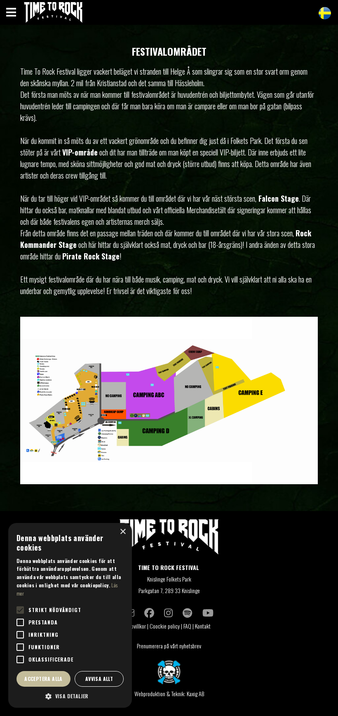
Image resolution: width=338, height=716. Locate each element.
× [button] (123, 532)
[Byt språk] (325, 13)
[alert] (70, 615)
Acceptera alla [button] (43, 678)
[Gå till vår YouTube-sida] (208, 612)
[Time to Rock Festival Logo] (169, 538)
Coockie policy (165, 626)
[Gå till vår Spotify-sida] (187, 612)
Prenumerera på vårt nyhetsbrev (169, 645)
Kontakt (203, 626)
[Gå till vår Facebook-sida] (149, 612)
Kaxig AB (195, 693)
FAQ (187, 626)
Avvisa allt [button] (99, 678)
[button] (70, 696)
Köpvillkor (136, 626)
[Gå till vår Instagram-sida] (168, 612)
